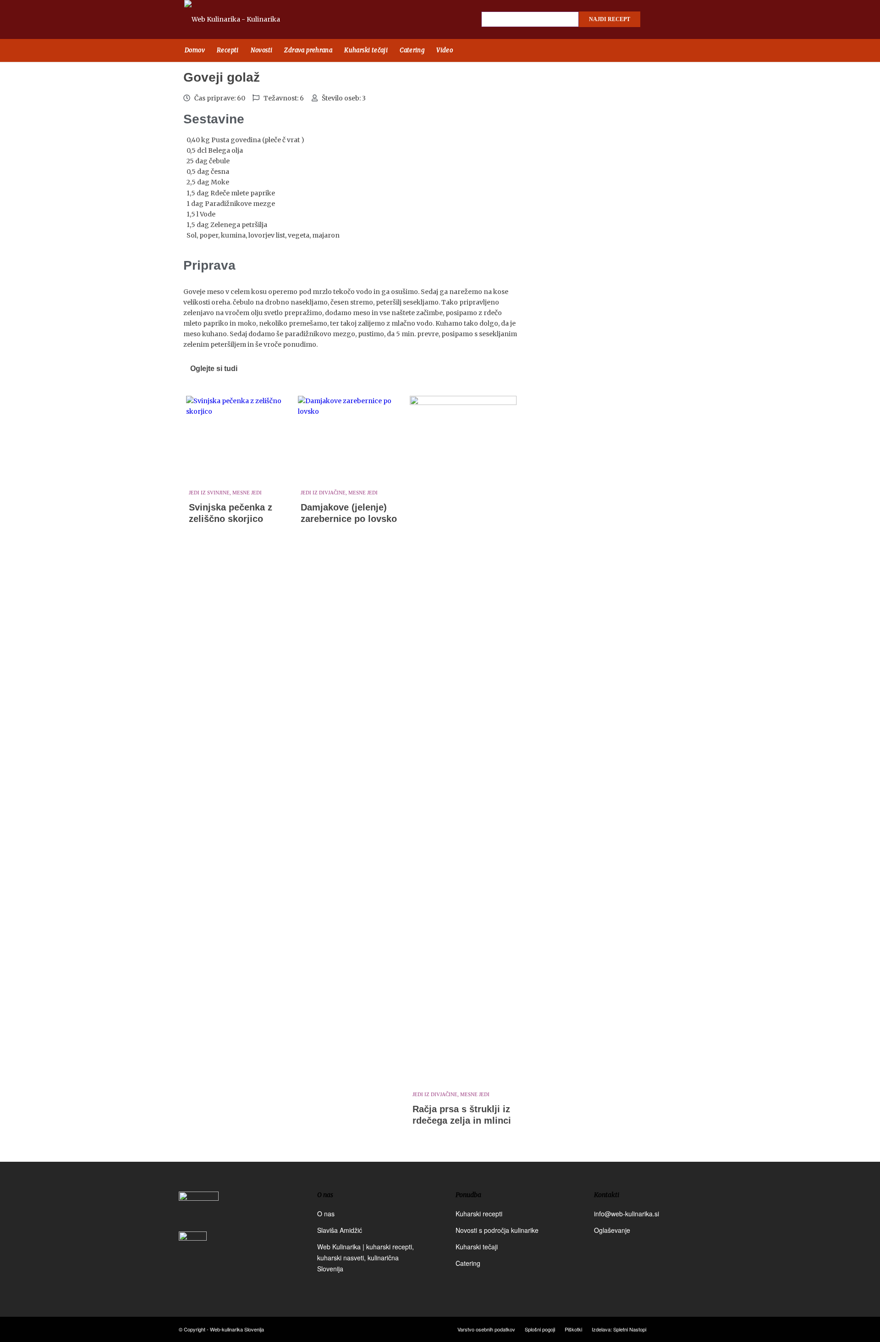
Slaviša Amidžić (339, 1230)
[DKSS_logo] (199, 1210)
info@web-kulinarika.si (626, 1213)
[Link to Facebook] (660, 20)
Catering (468, 1263)
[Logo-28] (243, 19)
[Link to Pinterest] (692, 20)
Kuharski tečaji (477, 1246)
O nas (326, 1213)
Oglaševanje (612, 1230)
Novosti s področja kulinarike (497, 1230)
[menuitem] (195, 50)
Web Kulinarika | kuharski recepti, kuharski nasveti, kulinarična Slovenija (365, 1257)
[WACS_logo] (193, 1252)
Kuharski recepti (479, 1213)
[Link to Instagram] (676, 20)
